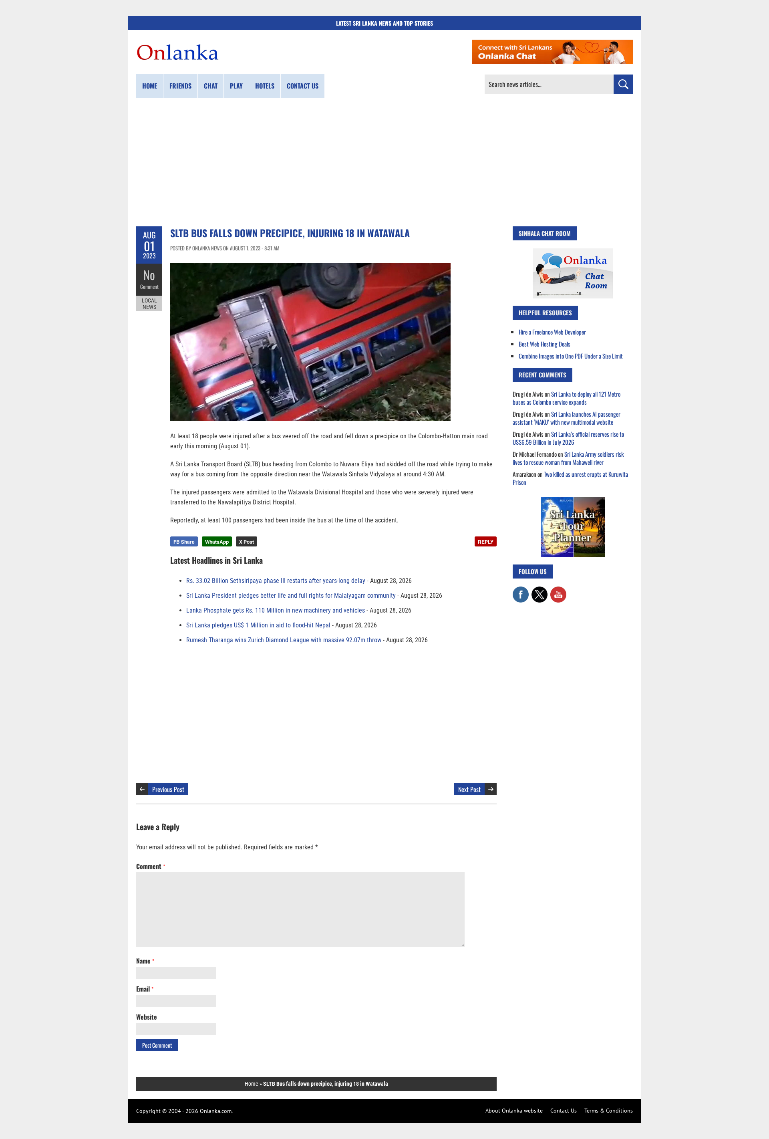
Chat (210, 86)
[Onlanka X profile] (539, 590)
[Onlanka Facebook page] (521, 590)
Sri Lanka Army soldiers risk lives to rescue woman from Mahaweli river (568, 458)
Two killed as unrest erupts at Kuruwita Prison (570, 478)
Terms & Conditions (608, 1110)
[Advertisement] (384, 162)
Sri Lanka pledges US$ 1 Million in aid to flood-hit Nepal (258, 625)
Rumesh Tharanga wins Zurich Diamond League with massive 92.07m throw (283, 640)
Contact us (302, 86)
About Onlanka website (514, 1110)
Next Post (469, 789)
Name (145, 961)
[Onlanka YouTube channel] (558, 590)
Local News (149, 303)
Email (144, 989)
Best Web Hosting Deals (544, 343)
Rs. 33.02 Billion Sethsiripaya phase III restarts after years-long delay (275, 581)
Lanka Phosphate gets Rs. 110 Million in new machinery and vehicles (275, 610)
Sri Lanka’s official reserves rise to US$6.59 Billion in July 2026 (568, 437)
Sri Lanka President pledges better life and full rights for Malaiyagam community (291, 595)
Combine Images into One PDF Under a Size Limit (571, 355)
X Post (246, 541)
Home (149, 86)
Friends (180, 86)
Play (236, 86)
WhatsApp (217, 541)
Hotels (264, 86)
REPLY (485, 541)
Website (146, 1017)
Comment (149, 286)
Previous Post (168, 789)
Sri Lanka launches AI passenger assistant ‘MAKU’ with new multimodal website (566, 417)
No (149, 275)
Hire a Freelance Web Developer (552, 331)
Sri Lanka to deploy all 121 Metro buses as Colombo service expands (566, 397)
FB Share (184, 541)
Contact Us (563, 1110)
